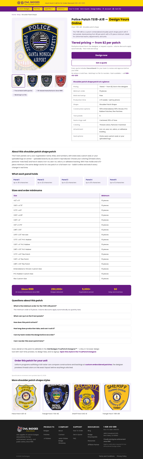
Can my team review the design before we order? (34, 335)
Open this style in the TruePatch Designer (78, 352)
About (61, 431)
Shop (19, 15)
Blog (89, 431)
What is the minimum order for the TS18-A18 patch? (35, 306)
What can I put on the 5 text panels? (29, 316)
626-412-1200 (80, 3)
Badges (46, 431)
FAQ (74, 438)
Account (108, 9)
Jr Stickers (47, 438)
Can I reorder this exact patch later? (29, 341)
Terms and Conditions (107, 456)
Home (14, 15)
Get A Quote (85, 9)
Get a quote (101, 63)
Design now (101, 55)
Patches (37, 9)
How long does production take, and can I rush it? (34, 328)
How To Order (74, 9)
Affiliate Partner (93, 445)
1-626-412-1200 (110, 427)
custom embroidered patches (98, 364)
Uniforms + (61, 9)
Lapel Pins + (48, 9)
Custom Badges (24, 9)
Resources (91, 441)
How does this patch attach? (26, 322)
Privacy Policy (122, 456)
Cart (118, 9)
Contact (61, 435)
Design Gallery (96, 9)
